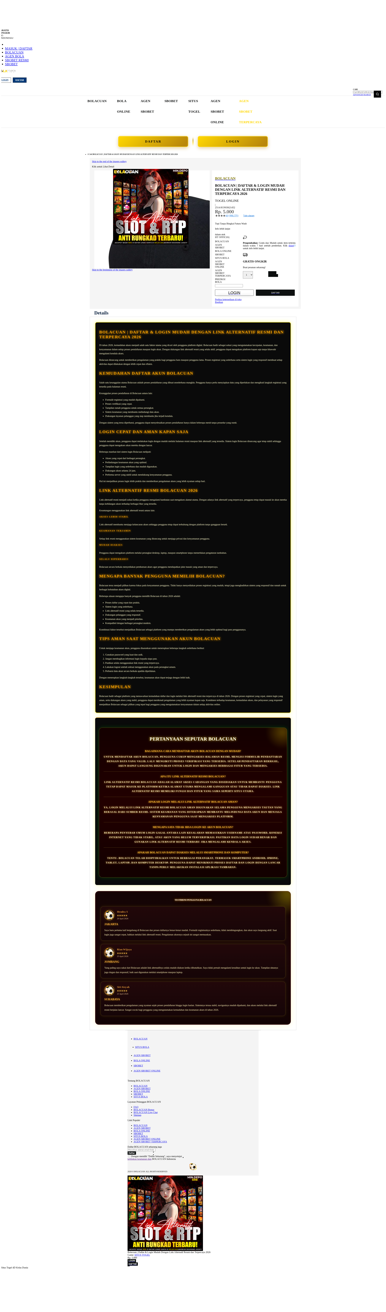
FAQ (136, 1107)
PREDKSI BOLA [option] (220, 280)
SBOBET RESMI (17, 60)
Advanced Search (362, 95)
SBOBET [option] (220, 254)
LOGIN (233, 141)
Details (101, 313)
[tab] (101, 313)
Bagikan (219, 302)
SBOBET (11, 64)
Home (90, 154)
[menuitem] (97, 101)
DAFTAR (153, 141)
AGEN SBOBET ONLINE (147, 1070)
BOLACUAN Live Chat (146, 1112)
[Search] (377, 94)
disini (291, 245)
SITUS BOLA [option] (222, 258)
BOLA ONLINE (142, 1060)
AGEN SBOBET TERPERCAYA (150, 1141)
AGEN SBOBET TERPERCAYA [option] (223, 273)
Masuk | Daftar (18, 48)
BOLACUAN (14, 52)
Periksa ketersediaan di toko (228, 299)
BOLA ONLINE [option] (223, 251)
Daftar (19, 80)
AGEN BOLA (14, 56)
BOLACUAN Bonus (144, 1109)
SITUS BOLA (142, 1047)
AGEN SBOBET (142, 1055)
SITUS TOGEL (142, 1255)
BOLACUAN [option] (222, 241)
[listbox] (229, 261)
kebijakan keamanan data (140, 1159)
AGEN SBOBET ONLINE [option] (220, 264)
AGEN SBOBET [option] (220, 246)
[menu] (174, 112)
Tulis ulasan (248, 216)
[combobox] (368, 92)
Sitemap (137, 1115)
